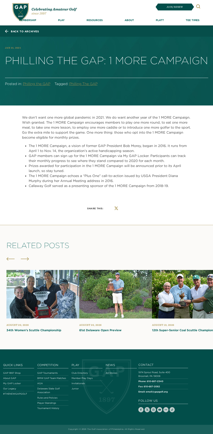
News (110, 365)
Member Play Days (82, 378)
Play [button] (61, 20)
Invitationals (78, 383)
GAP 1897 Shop (12, 372)
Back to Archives (25, 31)
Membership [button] (27, 20)
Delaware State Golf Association (48, 390)
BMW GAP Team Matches (51, 378)
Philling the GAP (36, 84)
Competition (47, 365)
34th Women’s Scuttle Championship (33, 330)
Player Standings (46, 402)
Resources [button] (95, 20)
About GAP (9, 378)
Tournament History (48, 408)
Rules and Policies (47, 397)
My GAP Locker (12, 383)
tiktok (172, 409)
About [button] (129, 20)
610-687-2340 (155, 381)
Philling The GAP (83, 84)
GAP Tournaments (47, 372)
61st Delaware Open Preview (100, 330)
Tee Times (192, 20)
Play (75, 365)
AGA (40, 383)
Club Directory (80, 372)
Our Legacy (9, 388)
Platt (160, 20)
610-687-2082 (152, 386)
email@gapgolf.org (157, 391)
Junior (75, 388)
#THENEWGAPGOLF (15, 393)
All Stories (111, 372)
